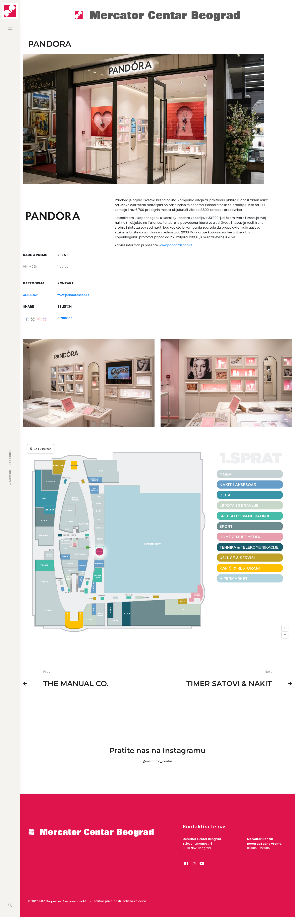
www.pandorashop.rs (73, 295)
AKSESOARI (31, 295)
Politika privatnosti (107, 901)
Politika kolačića (134, 901)
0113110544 (65, 318)
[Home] (157, 15)
